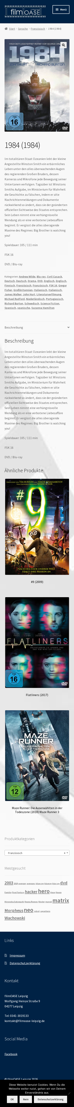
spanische (23, 308)
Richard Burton (14, 303)
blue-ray (40, 883)
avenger (22, 883)
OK (12, 1099)
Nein (25, 1099)
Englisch (49, 281)
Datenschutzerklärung (25, 963)
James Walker (13, 294)
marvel (48, 901)
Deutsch (10, 281)
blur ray (56, 883)
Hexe (52, 892)
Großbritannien (23, 290)
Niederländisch (35, 299)
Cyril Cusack (54, 276)
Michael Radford (15, 299)
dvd (63, 882)
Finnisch (10, 285)
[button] (63, 45)
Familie (8, 892)
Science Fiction (49, 303)
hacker (31, 891)
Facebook (11, 1054)
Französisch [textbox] (36, 853)
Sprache (23, 28)
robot (37, 911)
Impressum (17, 955)
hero (44, 891)
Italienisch (40, 290)
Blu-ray (41, 276)
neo (28, 909)
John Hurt (29, 294)
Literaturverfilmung (49, 294)
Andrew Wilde (27, 276)
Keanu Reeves (31, 901)
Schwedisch (31, 303)
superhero (45, 911)
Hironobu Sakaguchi (14, 901)
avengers (31, 883)
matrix (60, 900)
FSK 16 (53, 285)
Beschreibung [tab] (14, 327)
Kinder (41, 901)
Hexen (59, 892)
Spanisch (10, 308)
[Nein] (69, 1093)
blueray (48, 883)
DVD (40, 281)
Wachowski (15, 918)
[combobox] (37, 853)
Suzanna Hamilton (42, 308)
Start (12, 28)
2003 (9, 882)
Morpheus (14, 910)
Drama (32, 281)
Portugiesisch (54, 299)
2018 (16, 883)
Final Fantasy (18, 892)
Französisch (38, 28)
